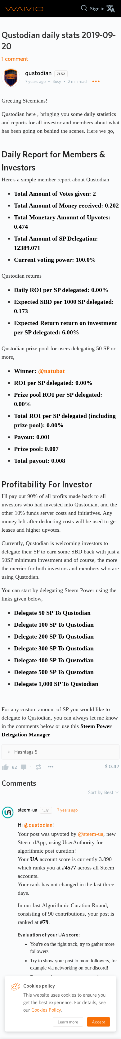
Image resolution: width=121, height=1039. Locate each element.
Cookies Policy (46, 1010)
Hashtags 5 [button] (26, 752)
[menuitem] (97, 8)
